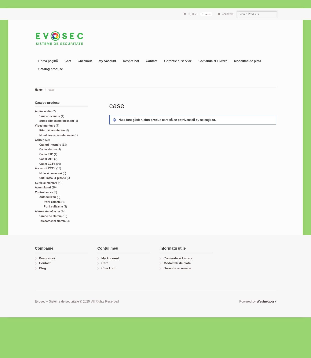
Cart (68, 61)
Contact (151, 61)
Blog (42, 268)
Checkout (227, 13)
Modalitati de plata (247, 61)
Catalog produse (50, 69)
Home (39, 89)
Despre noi (131, 61)
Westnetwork (266, 301)
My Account (107, 61)
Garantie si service (178, 61)
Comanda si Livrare (212, 61)
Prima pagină (48, 61)
